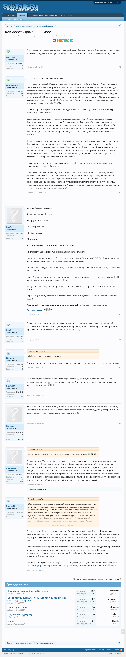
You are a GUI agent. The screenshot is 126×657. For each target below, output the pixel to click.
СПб (21, 482)
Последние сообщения (14, 19)
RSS (121, 650)
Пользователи (66, 15)
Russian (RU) (9, 650)
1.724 (21, 434)
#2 (120, 193)
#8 (120, 484)
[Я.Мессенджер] (71, 40)
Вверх (116, 650)
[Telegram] (63, 40)
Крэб (8, 330)
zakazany (58, 36)
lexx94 (9, 227)
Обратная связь (90, 650)
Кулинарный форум (26, 36)
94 (22, 366)
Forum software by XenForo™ (24, 654)
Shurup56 (10, 386)
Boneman (10, 426)
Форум (22, 15)
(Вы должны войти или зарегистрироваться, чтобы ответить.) (97, 579)
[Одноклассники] (59, 40)
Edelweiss (11, 468)
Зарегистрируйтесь (92, 305)
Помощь (101, 650)
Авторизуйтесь (34, 309)
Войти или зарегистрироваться (107, 2)
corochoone (12, 85)
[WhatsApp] (67, 40)
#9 (120, 570)
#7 (120, 423)
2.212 (21, 394)
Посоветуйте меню (17, 607)
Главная (11, 15)
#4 (120, 340)
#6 (120, 395)
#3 (120, 314)
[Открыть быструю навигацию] (119, 26)
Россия (20, 439)
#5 (120, 368)
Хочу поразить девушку (20, 614)
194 (22, 477)
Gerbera (10, 358)
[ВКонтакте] (54, 40)
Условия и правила (115, 654)
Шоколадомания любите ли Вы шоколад (28, 591)
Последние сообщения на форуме (43, 15)
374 (22, 339)
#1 (120, 67)
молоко (11, 621)
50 (22, 66)
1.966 (21, 93)
